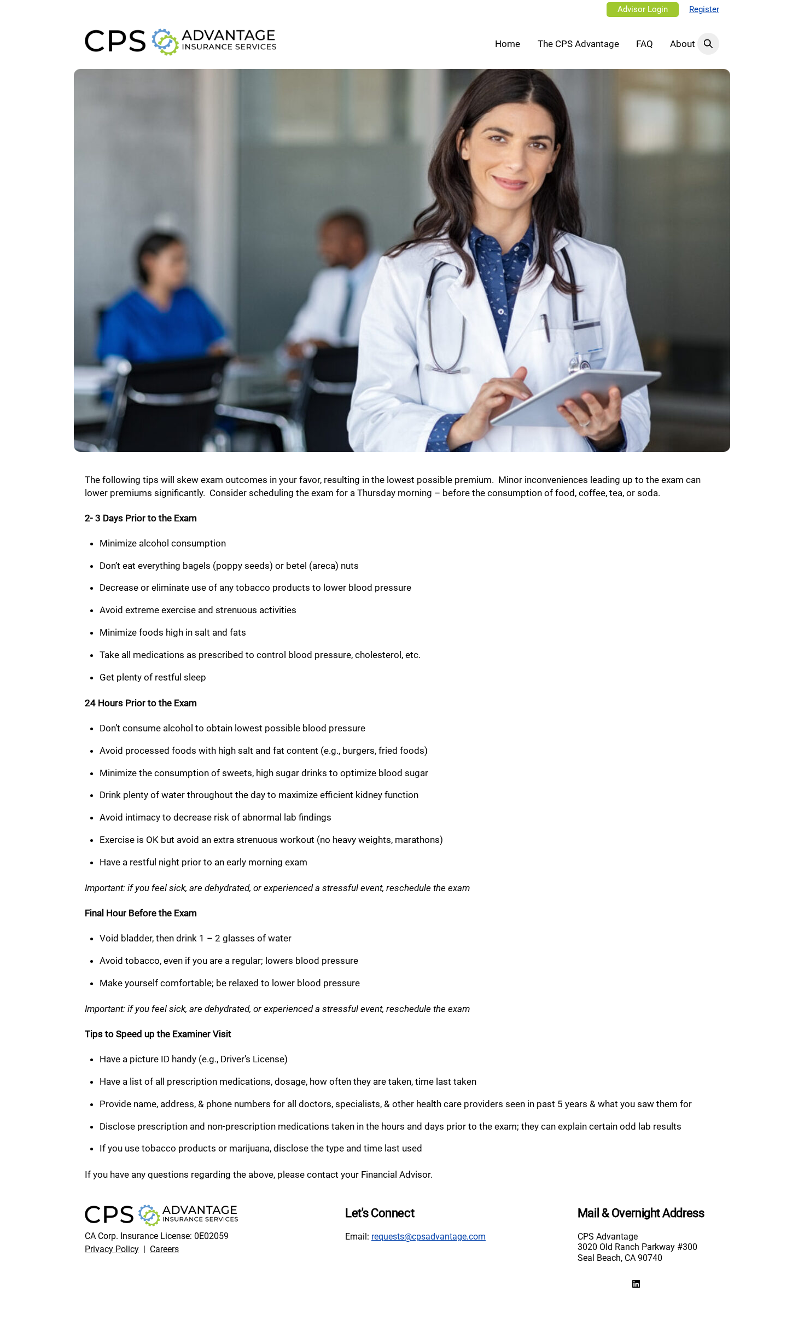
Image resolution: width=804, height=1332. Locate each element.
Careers (164, 1249)
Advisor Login (642, 9)
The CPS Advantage (578, 43)
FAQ (644, 43)
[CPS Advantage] (180, 50)
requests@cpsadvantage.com (428, 1236)
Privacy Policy (112, 1249)
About (682, 43)
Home (507, 43)
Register (704, 9)
